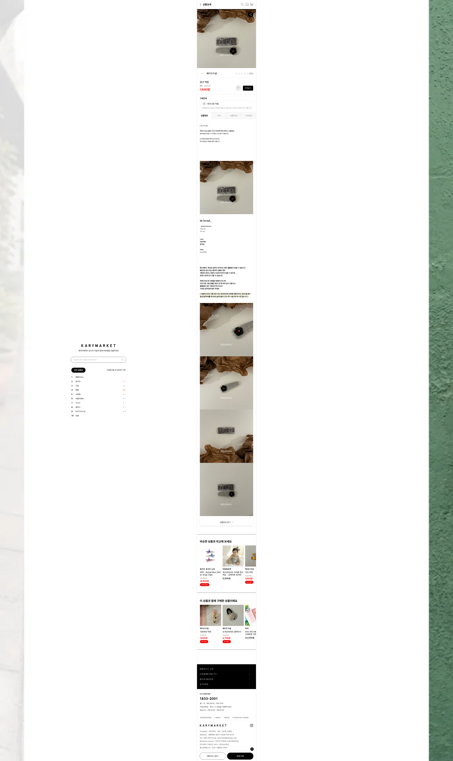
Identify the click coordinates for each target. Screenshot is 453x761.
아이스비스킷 (80, 411)
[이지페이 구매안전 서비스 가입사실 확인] (214, 744)
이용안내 (217, 717)
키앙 (77, 386)
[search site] (241, 4)
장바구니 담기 (212, 756)
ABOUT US (207, 669)
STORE (204, 684)
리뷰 (219, 115)
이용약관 (226, 717)
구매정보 (248, 115)
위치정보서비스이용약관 (241, 717)
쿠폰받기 (248, 88)
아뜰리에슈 (80, 398)
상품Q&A (234, 115)
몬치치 (78, 381)
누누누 (78, 403)
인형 (77, 416)
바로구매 (240, 756)
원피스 (78, 407)
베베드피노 (80, 377)
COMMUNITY (208, 674)
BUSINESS (207, 679)
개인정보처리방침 (205, 717)
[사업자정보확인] (233, 741)
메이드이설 (212, 73)
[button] (200, 4)
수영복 (78, 394)
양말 (77, 390)
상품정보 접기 (225, 522)
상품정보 (204, 115)
